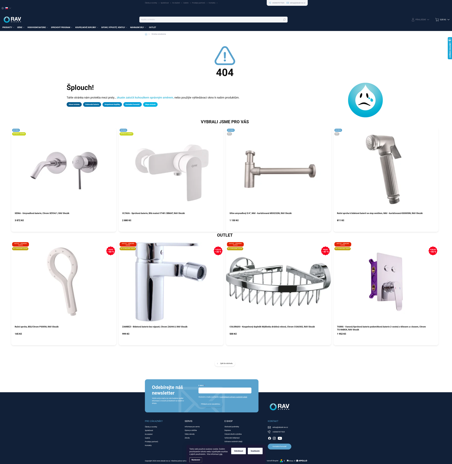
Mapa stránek (150, 104)
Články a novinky (151, 3)
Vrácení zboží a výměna (233, 434)
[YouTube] (279, 438)
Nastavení (196, 460)
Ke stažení (176, 3)
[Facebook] (269, 438)
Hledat (284, 20)
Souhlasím (255, 451)
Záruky (187, 438)
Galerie (185, 3)
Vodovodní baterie (92, 104)
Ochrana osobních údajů (233, 441)
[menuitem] (8, 27)
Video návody (190, 434)
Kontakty (212, 3)
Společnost (165, 3)
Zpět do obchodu (226, 363)
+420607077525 (278, 432)
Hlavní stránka (74, 104)
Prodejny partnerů (198, 3)
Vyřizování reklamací (232, 438)
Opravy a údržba (191, 430)
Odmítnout (238, 451)
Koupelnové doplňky (112, 104)
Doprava (227, 430)
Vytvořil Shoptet (272, 461)
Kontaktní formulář (132, 104)
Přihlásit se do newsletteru (210, 404)
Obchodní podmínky (231, 427)
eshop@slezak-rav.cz (280, 427)
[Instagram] (274, 438)
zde (220, 454)
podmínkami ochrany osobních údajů (233, 397)
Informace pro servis (192, 427)
